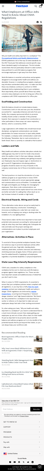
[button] (22, 421)
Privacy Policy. (24, 416)
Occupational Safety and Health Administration (20, 58)
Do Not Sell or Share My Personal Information (22, 469)
